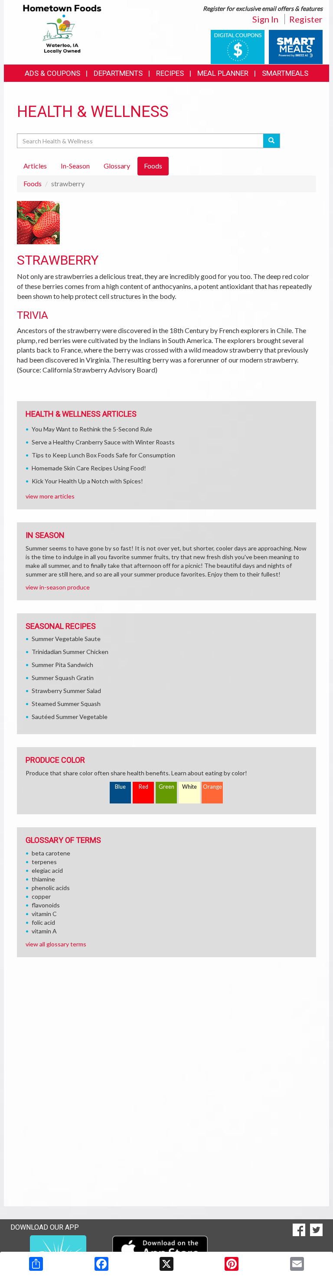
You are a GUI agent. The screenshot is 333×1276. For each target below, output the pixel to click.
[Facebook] (101, 1264)
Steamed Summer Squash (66, 703)
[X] (166, 1264)
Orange (212, 787)
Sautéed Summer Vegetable (70, 716)
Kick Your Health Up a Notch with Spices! (87, 481)
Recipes (170, 73)
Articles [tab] (35, 166)
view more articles (50, 496)
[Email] (297, 1264)
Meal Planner (222, 73)
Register (306, 19)
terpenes (44, 861)
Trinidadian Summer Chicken (70, 651)
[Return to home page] (62, 28)
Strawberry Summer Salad (66, 690)
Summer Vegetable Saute (66, 638)
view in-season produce (58, 587)
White (189, 787)
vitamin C (44, 913)
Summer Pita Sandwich (62, 664)
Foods (32, 183)
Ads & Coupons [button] (52, 73)
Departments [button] (118, 73)
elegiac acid (47, 870)
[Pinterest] (231, 1264)
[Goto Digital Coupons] (237, 46)
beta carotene (51, 853)
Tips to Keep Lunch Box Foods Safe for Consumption (103, 455)
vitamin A (44, 931)
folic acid (43, 922)
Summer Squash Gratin (63, 677)
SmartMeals (285, 73)
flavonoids (46, 905)
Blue (120, 787)
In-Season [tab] (75, 166)
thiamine (43, 879)
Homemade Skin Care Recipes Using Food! (89, 468)
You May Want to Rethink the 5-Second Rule (92, 429)
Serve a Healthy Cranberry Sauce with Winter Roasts (103, 442)
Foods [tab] (153, 166)
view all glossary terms (56, 944)
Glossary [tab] (117, 166)
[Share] (36, 1264)
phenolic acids (51, 887)
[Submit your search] (271, 140)
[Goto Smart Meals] (296, 46)
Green (166, 787)
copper (41, 896)
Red (143, 787)
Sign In (265, 19)
